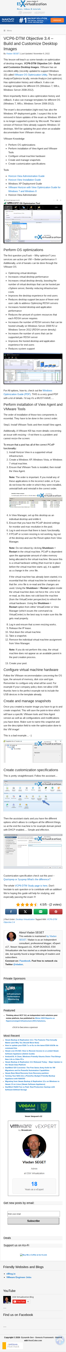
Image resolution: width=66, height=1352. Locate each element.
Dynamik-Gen (27, 1337)
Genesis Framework (44, 1337)
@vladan (18, 964)
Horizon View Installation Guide (24, 179)
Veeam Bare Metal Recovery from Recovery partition (27, 1073)
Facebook (25, 960)
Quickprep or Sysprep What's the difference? (27, 879)
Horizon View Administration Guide (26, 176)
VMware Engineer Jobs (18, 1277)
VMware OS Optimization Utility (30, 74)
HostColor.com (35, 1340)
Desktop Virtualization (25, 919)
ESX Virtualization (33, 8)
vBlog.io (11, 1273)
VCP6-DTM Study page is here (31, 885)
